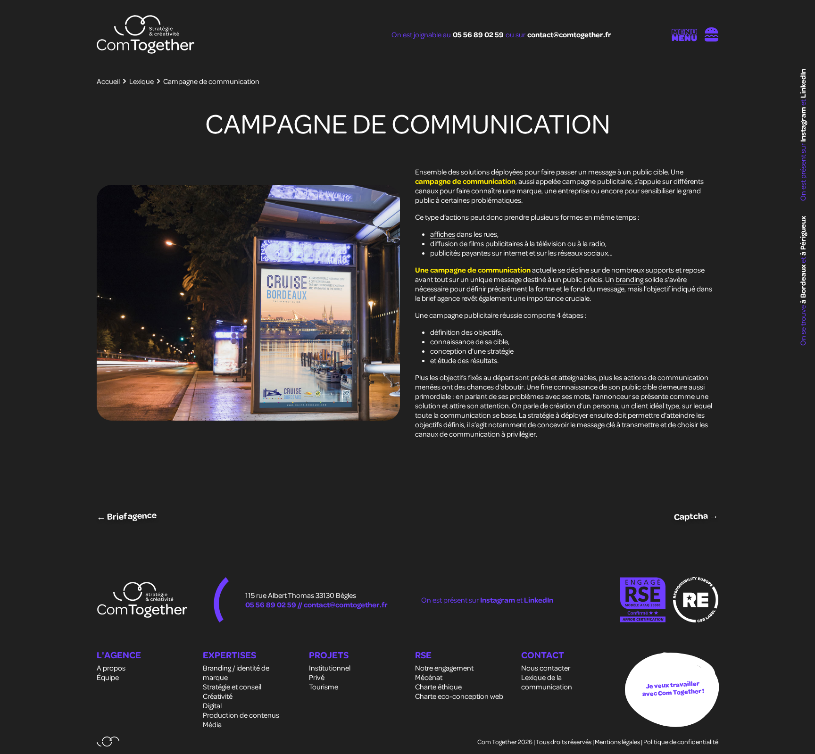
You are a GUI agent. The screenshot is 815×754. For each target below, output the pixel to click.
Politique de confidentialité (680, 741)
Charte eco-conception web (459, 696)
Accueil (108, 81)
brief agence (441, 298)
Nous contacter (545, 667)
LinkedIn (802, 83)
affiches (442, 234)
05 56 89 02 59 (478, 34)
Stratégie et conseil (232, 686)
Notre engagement (444, 667)
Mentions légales (617, 741)
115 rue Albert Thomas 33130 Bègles (300, 595)
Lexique (141, 81)
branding (629, 279)
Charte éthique (438, 686)
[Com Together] (146, 34)
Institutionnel (329, 667)
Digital (212, 705)
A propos (111, 667)
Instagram (802, 124)
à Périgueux (802, 236)
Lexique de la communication (546, 681)
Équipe (108, 677)
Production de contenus (241, 715)
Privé (316, 677)
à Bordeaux (802, 283)
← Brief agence (127, 515)
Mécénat (428, 677)
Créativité (218, 696)
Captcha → (696, 515)
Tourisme (323, 686)
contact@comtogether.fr (569, 34)
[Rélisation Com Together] (108, 741)
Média (212, 724)
